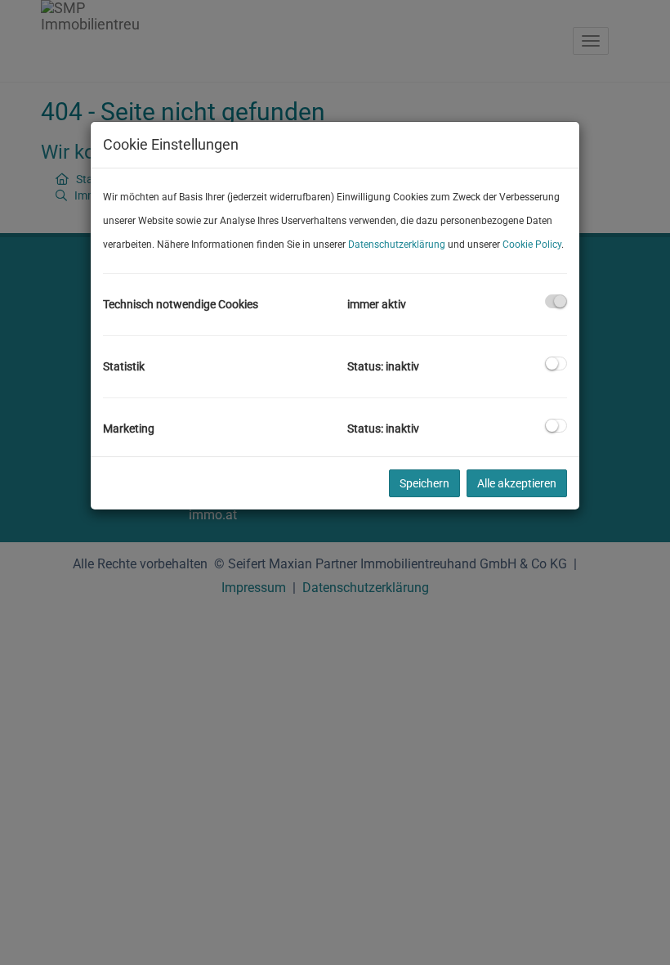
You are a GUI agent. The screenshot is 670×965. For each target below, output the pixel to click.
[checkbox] (556, 301)
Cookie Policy (531, 244)
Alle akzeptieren (516, 483)
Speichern (424, 483)
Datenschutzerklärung (396, 244)
